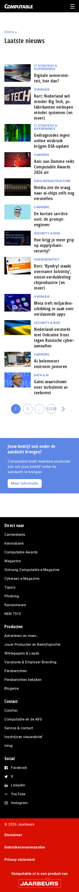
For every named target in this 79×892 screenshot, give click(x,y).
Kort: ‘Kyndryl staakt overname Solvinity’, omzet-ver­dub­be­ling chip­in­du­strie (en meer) (52, 277)
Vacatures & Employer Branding (30, 662)
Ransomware (15, 605)
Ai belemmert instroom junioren (50, 363)
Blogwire (11, 688)
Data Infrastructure (52, 181)
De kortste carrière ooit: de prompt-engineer (51, 219)
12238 (51, 410)
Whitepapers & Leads (21, 653)
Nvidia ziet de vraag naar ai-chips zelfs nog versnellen (54, 192)
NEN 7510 (12, 614)
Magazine (12, 561)
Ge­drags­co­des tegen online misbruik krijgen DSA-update (52, 140)
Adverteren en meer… (21, 636)
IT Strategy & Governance (45, 67)
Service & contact (18, 728)
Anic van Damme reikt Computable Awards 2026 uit (54, 166)
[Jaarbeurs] (39, 882)
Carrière (41, 155)
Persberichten (15, 671)
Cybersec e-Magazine (22, 578)
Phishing (11, 596)
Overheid (42, 89)
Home (9, 32)
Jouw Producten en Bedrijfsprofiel (32, 644)
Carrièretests (14, 535)
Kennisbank (14, 543)
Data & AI (41, 375)
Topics (9, 587)
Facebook (19, 768)
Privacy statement (19, 859)
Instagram (19, 803)
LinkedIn (18, 785)
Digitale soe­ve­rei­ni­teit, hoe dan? (51, 78)
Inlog (8, 746)
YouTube (18, 794)
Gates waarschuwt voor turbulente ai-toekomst (51, 387)
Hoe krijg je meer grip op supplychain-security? (54, 245)
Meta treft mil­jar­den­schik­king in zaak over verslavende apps (54, 308)
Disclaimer (13, 835)
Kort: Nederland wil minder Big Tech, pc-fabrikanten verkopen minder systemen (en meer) (53, 107)
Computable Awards (21, 552)
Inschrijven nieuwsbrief (23, 737)
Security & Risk (47, 233)
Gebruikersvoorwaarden (24, 847)
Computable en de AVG (23, 719)
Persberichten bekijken (22, 680)
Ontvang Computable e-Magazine (31, 570)
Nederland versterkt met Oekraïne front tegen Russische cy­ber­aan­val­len (54, 337)
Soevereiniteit (46, 259)
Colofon (11, 710)
